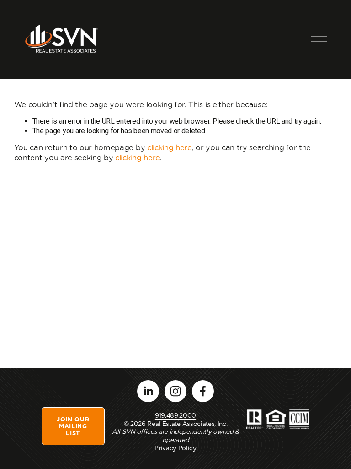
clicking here (169, 147)
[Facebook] (203, 391)
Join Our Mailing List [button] (73, 426)
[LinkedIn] (148, 391)
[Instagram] (175, 391)
